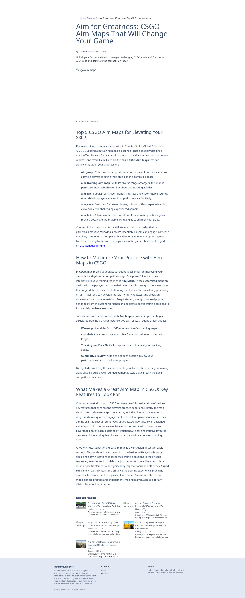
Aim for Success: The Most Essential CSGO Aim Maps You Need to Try (149, 506)
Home (82, 18)
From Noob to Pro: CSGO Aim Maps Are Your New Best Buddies (104, 505)
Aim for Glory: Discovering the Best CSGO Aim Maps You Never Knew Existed (150, 525)
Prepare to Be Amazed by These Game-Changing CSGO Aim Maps (104, 524)
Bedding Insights (82, 5)
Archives (104, 573)
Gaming (90, 18)
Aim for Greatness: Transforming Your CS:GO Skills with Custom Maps (104, 544)
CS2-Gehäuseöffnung (92, 245)
